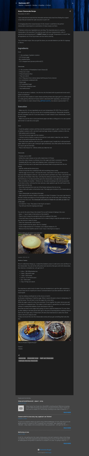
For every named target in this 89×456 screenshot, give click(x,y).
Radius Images (48, 452)
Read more (67, 412)
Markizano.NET (24, 3)
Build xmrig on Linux (23, 432)
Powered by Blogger (45, 449)
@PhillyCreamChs (45, 101)
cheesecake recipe (32, 358)
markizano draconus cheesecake (28, 361)
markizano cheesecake (46, 358)
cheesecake (22, 358)
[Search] (72, 4)
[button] (70, 11)
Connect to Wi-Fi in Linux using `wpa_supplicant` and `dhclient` (35, 416)
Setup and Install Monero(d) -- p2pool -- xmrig (30, 401)
